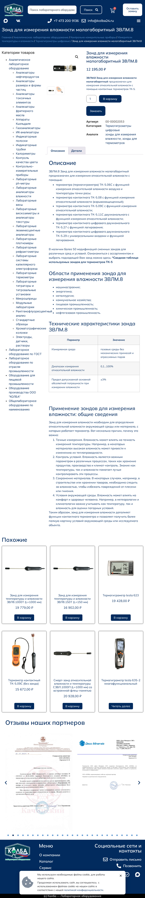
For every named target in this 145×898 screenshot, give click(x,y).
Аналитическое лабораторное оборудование (41, 37)
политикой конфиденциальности (83, 890)
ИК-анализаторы (27, 132)
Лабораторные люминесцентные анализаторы (28, 230)
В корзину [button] (24, 617)
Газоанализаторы (28, 128)
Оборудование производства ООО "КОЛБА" (22, 392)
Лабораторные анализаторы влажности (26, 192)
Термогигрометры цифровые (53, 41)
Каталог (46, 861)
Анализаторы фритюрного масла (25, 111)
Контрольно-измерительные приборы (93, 37)
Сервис (45, 867)
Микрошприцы (26, 298)
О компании (49, 855)
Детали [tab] (76, 150)
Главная (7, 37)
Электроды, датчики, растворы (24, 341)
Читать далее (121, 706)
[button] (138, 21)
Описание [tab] (58, 150)
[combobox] (52, 10)
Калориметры (25, 153)
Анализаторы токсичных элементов (25, 98)
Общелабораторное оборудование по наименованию (22, 405)
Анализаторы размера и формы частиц (28, 85)
